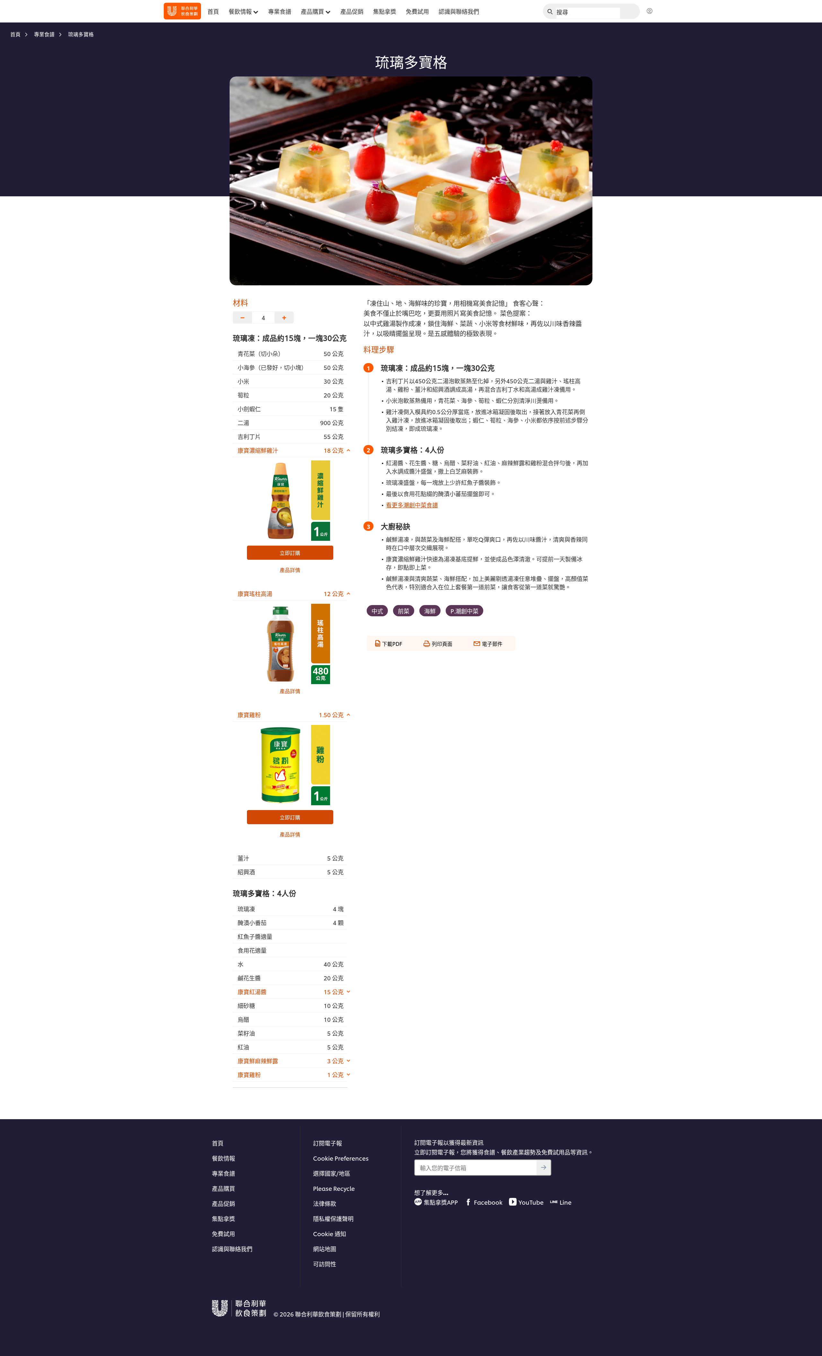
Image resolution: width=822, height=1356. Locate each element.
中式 (377, 611)
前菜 (403, 611)
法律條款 (324, 1203)
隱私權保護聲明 (333, 1218)
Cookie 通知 (329, 1233)
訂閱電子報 (327, 1143)
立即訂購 (290, 552)
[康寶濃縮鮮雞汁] (290, 500)
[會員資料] (649, 11)
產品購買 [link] (312, 11)
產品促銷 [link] (351, 11)
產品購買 (223, 1188)
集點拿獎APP (441, 1202)
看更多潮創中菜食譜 (412, 505)
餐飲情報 (223, 1158)
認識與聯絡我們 (232, 1248)
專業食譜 (223, 1173)
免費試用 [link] (417, 11)
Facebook (488, 1202)
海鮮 (430, 611)
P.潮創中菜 (464, 611)
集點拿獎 (223, 1218)
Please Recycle (334, 1188)
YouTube (531, 1202)
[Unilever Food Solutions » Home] (182, 11)
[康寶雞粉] (290, 765)
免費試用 (223, 1233)
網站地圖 (324, 1248)
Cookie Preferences (341, 1158)
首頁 (217, 1143)
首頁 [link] (213, 11)
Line (566, 1202)
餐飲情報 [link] (240, 11)
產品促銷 (223, 1203)
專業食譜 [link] (279, 11)
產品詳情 (290, 569)
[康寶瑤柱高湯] (290, 644)
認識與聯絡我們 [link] (459, 11)
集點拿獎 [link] (384, 11)
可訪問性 (324, 1264)
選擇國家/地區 (331, 1173)
